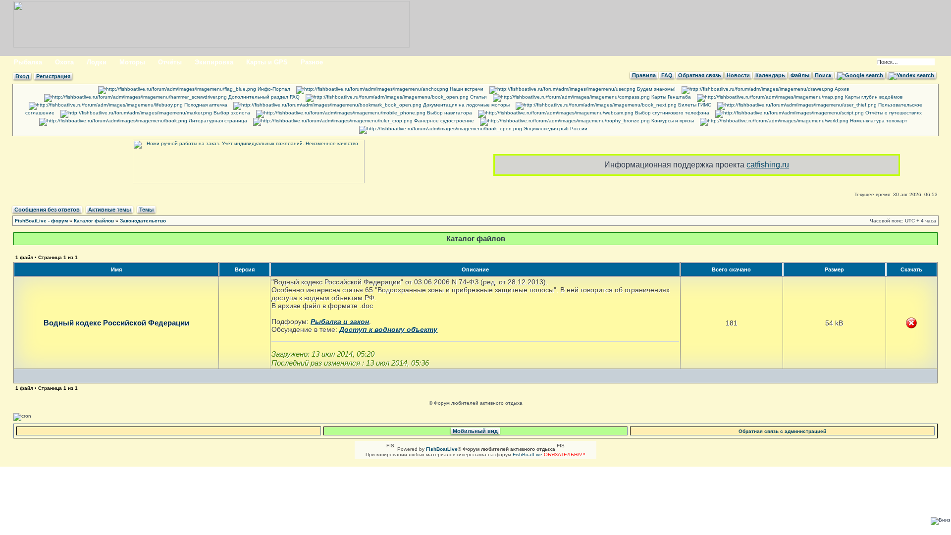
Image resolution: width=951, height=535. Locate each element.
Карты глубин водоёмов (873, 97)
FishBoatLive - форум (41, 220)
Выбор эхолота (231, 112)
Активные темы (109, 210)
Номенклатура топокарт (877, 120)
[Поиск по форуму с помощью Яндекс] (911, 75)
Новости (738, 75)
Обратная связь (699, 75)
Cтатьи (478, 97)
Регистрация (53, 76)
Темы (146, 210)
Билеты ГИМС (694, 104)
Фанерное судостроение (443, 120)
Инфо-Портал (273, 89)
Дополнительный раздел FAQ (263, 97)
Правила (644, 75)
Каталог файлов (94, 220)
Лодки (96, 62)
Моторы (132, 62)
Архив (841, 89)
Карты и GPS (267, 62)
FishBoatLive (527, 454)
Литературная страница (217, 120)
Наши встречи (465, 89)
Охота (64, 62)
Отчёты (170, 62)
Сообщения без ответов (47, 210)
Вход (22, 76)
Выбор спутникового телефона (671, 112)
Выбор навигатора (448, 112)
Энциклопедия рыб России (554, 128)
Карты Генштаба (670, 97)
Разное (312, 62)
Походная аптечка (205, 104)
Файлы (800, 75)
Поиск (823, 75)
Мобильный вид (475, 431)
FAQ (667, 75)
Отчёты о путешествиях (893, 112)
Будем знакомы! (655, 89)
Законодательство (143, 220)
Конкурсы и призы (672, 120)
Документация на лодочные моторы (466, 104)
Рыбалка (28, 62)
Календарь (770, 75)
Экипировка (214, 62)
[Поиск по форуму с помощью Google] (860, 75)
